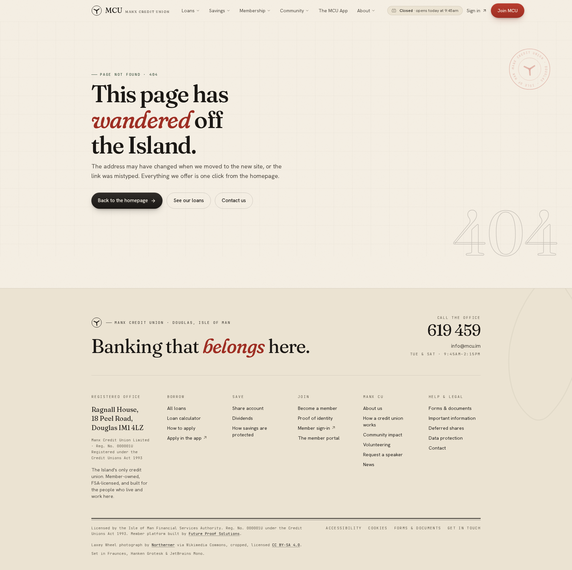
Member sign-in (317, 428)
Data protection (446, 438)
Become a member (317, 408)
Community (292, 11)
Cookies (377, 528)
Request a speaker (383, 455)
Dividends (242, 418)
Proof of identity (315, 418)
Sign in (473, 11)
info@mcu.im (466, 345)
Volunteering (376, 445)
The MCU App (333, 11)
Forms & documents (450, 408)
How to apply (181, 428)
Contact (437, 448)
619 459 (454, 330)
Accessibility (343, 528)
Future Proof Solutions (214, 533)
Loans (188, 11)
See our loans (188, 200)
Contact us (234, 200)
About (363, 11)
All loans (176, 408)
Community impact (382, 435)
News (368, 464)
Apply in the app (187, 438)
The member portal (319, 438)
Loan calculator (184, 418)
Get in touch (464, 528)
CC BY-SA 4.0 (286, 545)
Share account (247, 408)
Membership (252, 11)
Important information (452, 418)
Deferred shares (446, 428)
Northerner (163, 545)
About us (372, 408)
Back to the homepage (123, 200)
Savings (217, 11)
